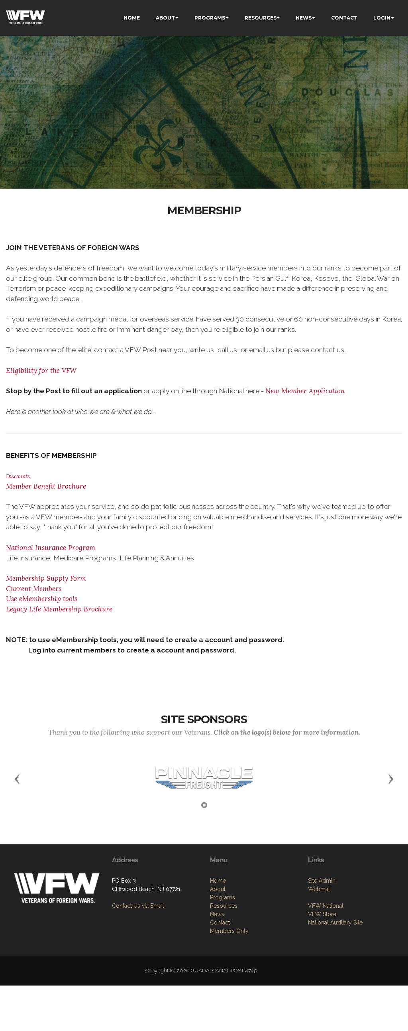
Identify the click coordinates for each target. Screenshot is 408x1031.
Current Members (33, 588)
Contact (220, 922)
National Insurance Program (50, 547)
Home (218, 880)
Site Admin (321, 880)
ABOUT (165, 18)
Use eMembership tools (41, 598)
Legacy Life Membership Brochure (59, 609)
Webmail (319, 889)
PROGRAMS (209, 18)
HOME (132, 18)
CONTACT (344, 18)
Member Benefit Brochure (46, 486)
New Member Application (305, 390)
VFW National (325, 906)
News (217, 914)
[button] (17, 778)
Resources (223, 906)
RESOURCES (261, 18)
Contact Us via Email (138, 906)
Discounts (18, 476)
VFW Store (322, 914)
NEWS (304, 18)
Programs (222, 897)
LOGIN (381, 18)
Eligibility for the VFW (41, 370)
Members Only (229, 931)
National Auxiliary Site (335, 922)
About (218, 889)
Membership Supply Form (46, 578)
